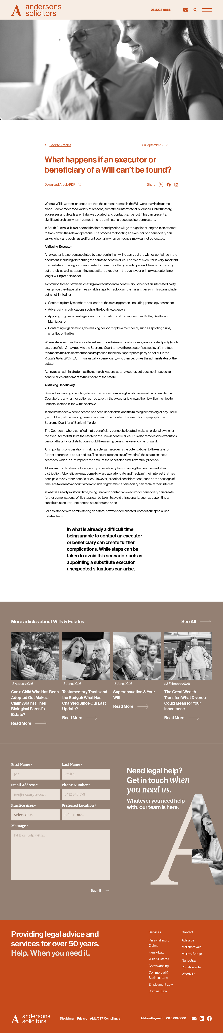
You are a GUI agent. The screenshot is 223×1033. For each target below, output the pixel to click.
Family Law (156, 952)
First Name (21, 764)
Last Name (72, 764)
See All (188, 621)
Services (155, 932)
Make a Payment (152, 1018)
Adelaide (188, 940)
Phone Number (76, 785)
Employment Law (161, 984)
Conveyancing (159, 966)
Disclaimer (67, 1018)
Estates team (54, 516)
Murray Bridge (192, 954)
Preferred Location (79, 805)
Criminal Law (158, 991)
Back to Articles (60, 145)
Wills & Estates (159, 959)
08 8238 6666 (161, 10)
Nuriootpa (189, 960)
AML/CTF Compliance (105, 1018)
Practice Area (23, 805)
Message (19, 826)
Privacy (82, 1018)
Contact (187, 932)
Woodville (188, 974)
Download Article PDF (60, 184)
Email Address (24, 785)
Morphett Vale (191, 947)
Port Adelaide (191, 967)
